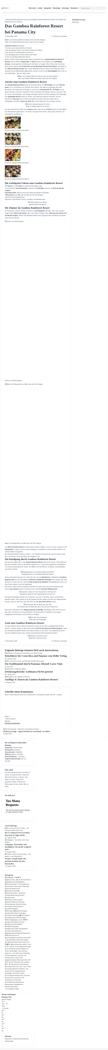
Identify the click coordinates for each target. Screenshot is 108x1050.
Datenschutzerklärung (20, 1039)
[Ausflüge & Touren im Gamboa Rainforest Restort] (17, 677)
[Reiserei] (5, 8)
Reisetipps (56, 8)
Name (7, 716)
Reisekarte (74, 8)
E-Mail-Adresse (10, 719)
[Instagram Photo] (18, 882)
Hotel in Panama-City (37, 92)
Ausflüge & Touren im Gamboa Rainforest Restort (31, 679)
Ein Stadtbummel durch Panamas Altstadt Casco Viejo (33, 664)
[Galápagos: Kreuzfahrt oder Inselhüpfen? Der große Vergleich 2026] (18, 842)
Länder (39, 8)
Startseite (32, 8)
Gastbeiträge (9, 1041)
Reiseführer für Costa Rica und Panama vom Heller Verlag (36, 656)
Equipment (47, 8)
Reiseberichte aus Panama (26, 19)
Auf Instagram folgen (12, 989)
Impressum (8, 1039)
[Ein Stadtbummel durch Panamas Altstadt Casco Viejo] (24, 661)
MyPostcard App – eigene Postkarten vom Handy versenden (26, 731)
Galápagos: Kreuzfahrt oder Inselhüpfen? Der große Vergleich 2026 (18, 847)
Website (7, 721)
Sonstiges (65, 8)
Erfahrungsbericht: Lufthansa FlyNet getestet (29, 671)
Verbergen (20, 46)
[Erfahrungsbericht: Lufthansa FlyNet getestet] (15, 669)
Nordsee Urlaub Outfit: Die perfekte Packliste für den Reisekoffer (15, 861)
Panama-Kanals (19, 68)
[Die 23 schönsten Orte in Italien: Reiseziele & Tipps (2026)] (18, 830)
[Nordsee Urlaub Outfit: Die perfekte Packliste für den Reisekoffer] (18, 856)
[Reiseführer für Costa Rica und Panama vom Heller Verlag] (23, 653)
